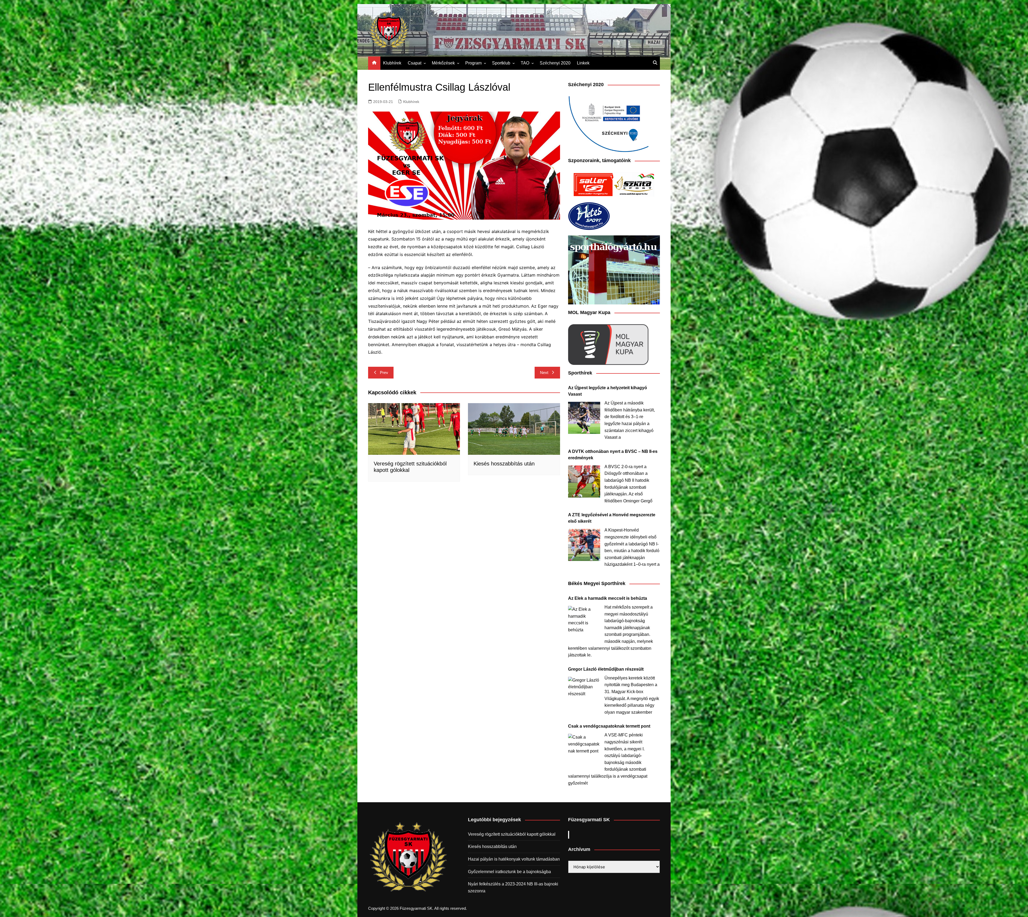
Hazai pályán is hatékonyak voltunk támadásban (514, 859)
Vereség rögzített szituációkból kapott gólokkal (511, 834)
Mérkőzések (443, 63)
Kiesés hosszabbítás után (504, 464)
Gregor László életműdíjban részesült (606, 669)
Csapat (414, 63)
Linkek (583, 63)
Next (544, 372)
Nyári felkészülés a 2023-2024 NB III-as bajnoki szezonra (513, 887)
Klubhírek (392, 63)
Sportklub (501, 63)
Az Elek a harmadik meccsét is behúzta (607, 598)
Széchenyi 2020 (555, 63)
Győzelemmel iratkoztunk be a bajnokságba (509, 871)
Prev (384, 372)
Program (473, 63)
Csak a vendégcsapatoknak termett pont (609, 726)
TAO (525, 63)
